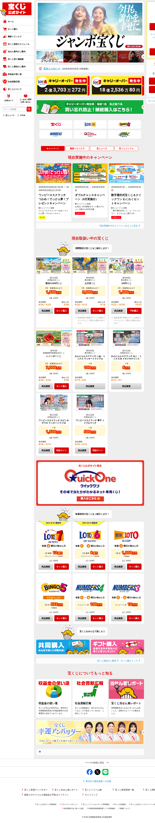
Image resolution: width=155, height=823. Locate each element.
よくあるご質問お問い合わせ (25, 101)
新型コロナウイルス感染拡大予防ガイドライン (46, 795)
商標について (125, 808)
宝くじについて (15, 89)
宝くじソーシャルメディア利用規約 (96, 804)
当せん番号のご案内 (17, 51)
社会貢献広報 (14, 81)
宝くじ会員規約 (120, 804)
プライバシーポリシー (69, 804)
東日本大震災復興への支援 (98, 781)
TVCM (22, 115)
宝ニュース (10, 115)
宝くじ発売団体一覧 (124, 790)
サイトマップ (91, 795)
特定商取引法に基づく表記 (74, 808)
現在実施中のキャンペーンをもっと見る (119, 225)
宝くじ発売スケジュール (19, 44)
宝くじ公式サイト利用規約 (46, 804)
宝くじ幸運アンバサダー (36, 790)
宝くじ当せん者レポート (66, 790)
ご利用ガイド (8, 100)
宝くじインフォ (126, 148)
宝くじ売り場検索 (16, 59)
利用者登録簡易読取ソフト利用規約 (102, 808)
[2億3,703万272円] (63, 94)
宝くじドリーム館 (93, 790)
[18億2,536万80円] (117, 94)
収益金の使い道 (15, 74)
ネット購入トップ (129, 661)
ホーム (11, 21)
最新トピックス (15, 36)
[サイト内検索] (29, 109)
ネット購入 (13, 29)
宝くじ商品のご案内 (17, 66)
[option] (90, 25)
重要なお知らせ (51, 68)
